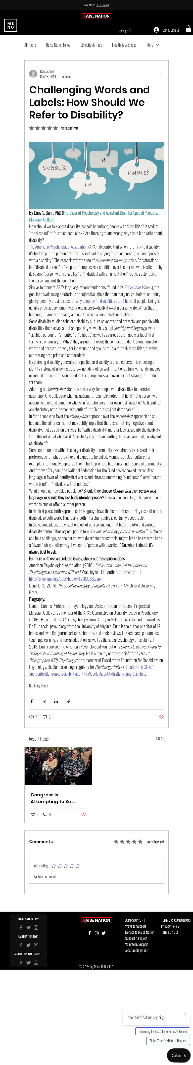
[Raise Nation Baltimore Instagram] (36, 963)
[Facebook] (21, 927)
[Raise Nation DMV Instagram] (36, 945)
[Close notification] (185, 1014)
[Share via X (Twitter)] (43, 701)
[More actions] (161, 74)
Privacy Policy (170, 926)
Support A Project (136, 938)
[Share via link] (68, 701)
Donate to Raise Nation (139, 932)
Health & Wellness (124, 45)
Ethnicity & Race (91, 45)
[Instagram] (36, 927)
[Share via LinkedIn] (56, 701)
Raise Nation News (58, 45)
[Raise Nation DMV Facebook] (21, 945)
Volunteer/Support (136, 944)
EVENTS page (102, 5)
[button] (188, 28)
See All (160, 738)
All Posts (30, 45)
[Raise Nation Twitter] (28, 945)
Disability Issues (38, 685)
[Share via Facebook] (31, 701)
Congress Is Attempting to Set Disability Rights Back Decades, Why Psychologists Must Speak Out (56, 798)
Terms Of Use (169, 932)
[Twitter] (28, 927)
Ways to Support (135, 926)
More (150, 45)
